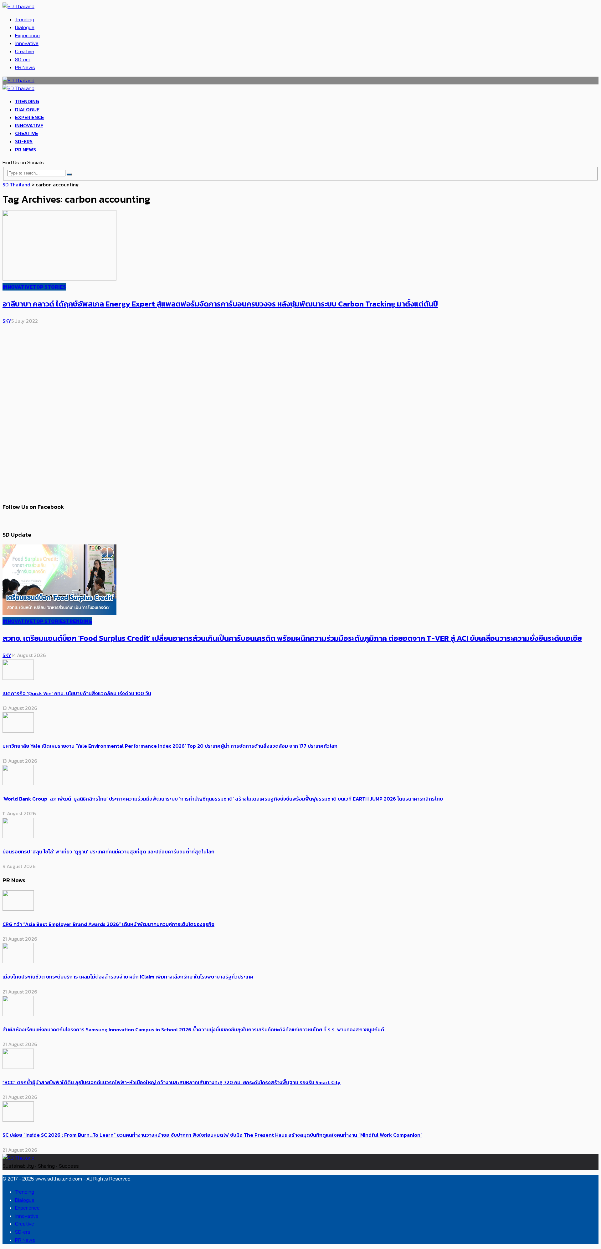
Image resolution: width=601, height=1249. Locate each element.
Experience (27, 35)
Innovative (27, 43)
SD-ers (22, 59)
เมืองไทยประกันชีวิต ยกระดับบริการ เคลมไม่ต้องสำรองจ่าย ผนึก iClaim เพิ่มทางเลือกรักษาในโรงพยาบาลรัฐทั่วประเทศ (129, 976)
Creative (24, 51)
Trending (24, 19)
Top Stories (49, 287)
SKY (7, 321)
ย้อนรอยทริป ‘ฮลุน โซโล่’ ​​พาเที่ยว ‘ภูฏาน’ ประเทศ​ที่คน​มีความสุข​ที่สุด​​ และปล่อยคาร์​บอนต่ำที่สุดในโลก (108, 851)
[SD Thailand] (18, 6)
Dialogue (24, 27)
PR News (25, 67)
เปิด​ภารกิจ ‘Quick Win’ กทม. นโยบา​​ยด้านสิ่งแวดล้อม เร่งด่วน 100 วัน (77, 693)
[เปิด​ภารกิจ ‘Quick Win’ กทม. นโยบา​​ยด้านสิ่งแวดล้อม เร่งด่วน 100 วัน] (18, 678)
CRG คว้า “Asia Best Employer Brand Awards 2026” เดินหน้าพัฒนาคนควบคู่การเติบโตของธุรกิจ (108, 924)
